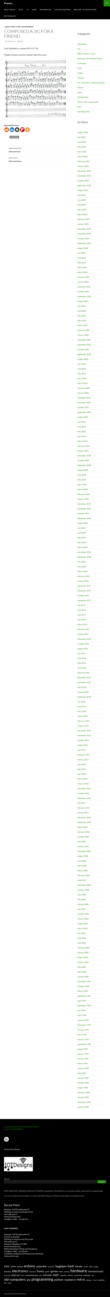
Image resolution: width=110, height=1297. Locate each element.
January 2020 (83, 499)
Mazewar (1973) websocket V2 (17, 1209)
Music (7, 27)
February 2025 (83, 219)
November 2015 (84, 682)
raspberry (70, 1279)
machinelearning (31, 1275)
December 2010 (84, 817)
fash (21, 41)
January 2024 (83, 282)
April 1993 (81, 1034)
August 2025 (82, 190)
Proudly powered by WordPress (15, 1294)
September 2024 (84, 243)
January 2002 (83, 952)
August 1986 (82, 1087)
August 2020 (82, 470)
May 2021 (81, 431)
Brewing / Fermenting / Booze (89, 58)
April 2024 (81, 267)
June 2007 (81, 880)
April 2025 (81, 209)
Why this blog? (10, 16)
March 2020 (82, 489)
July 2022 (81, 364)
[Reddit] (6, 129)
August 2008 (82, 856)
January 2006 (83, 904)
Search (7, 1179)
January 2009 (83, 846)
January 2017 (83, 634)
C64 (90, 1266)
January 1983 (83, 1107)
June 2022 (81, 369)
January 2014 (83, 726)
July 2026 (81, 137)
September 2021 (84, 412)
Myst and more (15, 159)
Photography (82, 97)
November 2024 (84, 234)
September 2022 (84, 354)
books (86, 1267)
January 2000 (83, 976)
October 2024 (83, 238)
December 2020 (84, 455)
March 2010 (82, 827)
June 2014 (81, 706)
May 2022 (81, 373)
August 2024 (82, 248)
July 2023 (81, 306)
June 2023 (81, 311)
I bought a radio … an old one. (16, 1219)
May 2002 (81, 943)
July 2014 (81, 701)
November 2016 (84, 639)
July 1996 (81, 1010)
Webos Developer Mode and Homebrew (20, 1249)
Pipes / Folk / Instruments (22, 27)
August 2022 (82, 359)
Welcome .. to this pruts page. (85, 9)
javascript (7, 1275)
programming (42, 1279)
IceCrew (80, 78)
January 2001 (83, 962)
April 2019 (81, 542)
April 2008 (81, 866)
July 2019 (81, 528)
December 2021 (84, 398)
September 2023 (84, 296)
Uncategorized (83, 111)
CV (27, 9)
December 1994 (84, 1025)
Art (78, 49)
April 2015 (81, 687)
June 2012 (81, 764)
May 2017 (81, 615)
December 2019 (84, 504)
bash (71, 1266)
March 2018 (82, 571)
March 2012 (82, 779)
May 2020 (81, 480)
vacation (101, 1280)
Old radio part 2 (10, 1214)
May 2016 (81, 663)
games (54, 1271)
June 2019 (81, 533)
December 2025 (84, 171)
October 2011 (83, 793)
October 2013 (83, 740)
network (70, 1275)
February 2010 (83, 832)
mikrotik (47, 1275)
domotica (7, 1271)
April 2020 (81, 484)
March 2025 (82, 214)
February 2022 (83, 388)
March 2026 (82, 156)
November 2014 (84, 697)
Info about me (45, 9)
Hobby (80, 73)
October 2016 (83, 644)
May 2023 (81, 316)
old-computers (15, 1279)
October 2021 (83, 407)
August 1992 (82, 1049)
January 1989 (83, 1068)
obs (92, 1275)
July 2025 (81, 195)
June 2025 (81, 200)
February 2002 (83, 948)
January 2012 (83, 784)
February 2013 (83, 755)
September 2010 (84, 822)
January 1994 (83, 1030)
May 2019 (81, 537)
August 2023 (82, 301)
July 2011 (81, 803)
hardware (78, 1270)
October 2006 (83, 890)
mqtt (56, 1275)
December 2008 (84, 851)
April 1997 (81, 1001)
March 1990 (82, 1063)
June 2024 (81, 258)
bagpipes (14, 137)
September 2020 (84, 465)
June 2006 (81, 894)
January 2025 (83, 224)
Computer (81, 63)
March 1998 (82, 991)
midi (40, 1275)
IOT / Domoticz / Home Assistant (91, 82)
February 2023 (83, 330)
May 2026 (81, 147)
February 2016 (83, 673)
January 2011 (83, 812)
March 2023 (82, 325)
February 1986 (83, 1092)
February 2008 (83, 875)
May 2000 (81, 967)
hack (61, 1271)
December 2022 (84, 340)
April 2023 (81, 320)
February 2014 (83, 721)
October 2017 (83, 595)
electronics (20, 1271)
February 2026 (83, 161)
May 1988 (81, 1073)
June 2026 (81, 142)
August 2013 (82, 745)
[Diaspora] (17, 129)
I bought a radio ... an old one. (16, 1251)
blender (79, 1266)
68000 (13, 1267)
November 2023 (84, 287)
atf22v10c (51, 1267)
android (20, 1267)
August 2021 (82, 417)
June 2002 (81, 938)
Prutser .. (9, 3)
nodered (86, 1275)
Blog (21, 9)
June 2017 (81, 610)
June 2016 (81, 658)
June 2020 (81, 475)
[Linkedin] (12, 129)
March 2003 (82, 928)
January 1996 (83, 1020)
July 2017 (81, 605)
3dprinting (81, 44)
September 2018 (84, 557)
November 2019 (84, 509)
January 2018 (83, 581)
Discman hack (15, 150)
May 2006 (81, 899)
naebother (63, 1275)
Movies (80, 87)
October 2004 (83, 914)
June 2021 (81, 426)
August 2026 (82, 132)
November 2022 (84, 344)
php (28, 1280)
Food (79, 68)
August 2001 (82, 957)
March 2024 (82, 272)
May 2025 (81, 205)
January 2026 (83, 166)
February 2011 (83, 808)
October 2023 (83, 291)
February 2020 (83, 494)
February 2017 (83, 629)
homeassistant (95, 1271)
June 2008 (81, 861)
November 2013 (84, 735)
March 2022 (82, 383)
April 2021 (81, 436)
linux (22, 1275)
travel (95, 1280)
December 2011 (84, 788)
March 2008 (82, 870)
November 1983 (84, 1102)
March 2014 (82, 716)
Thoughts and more (62, 9)
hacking (66, 1272)
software (89, 1280)
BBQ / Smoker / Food (86, 54)
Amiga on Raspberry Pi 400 (15, 1244)
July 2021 (81, 422)
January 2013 (83, 759)
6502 (6, 1266)
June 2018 (81, 566)
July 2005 (81, 909)
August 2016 (82, 648)
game (47, 1271)
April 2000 (81, 972)
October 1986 (83, 1083)
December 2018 (84, 552)
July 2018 (81, 562)
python (58, 1279)
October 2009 (83, 837)
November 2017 (84, 591)
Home (34, 9)
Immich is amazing (11, 1237)
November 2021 (84, 402)
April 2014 (81, 711)
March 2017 (82, 624)
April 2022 (81, 378)
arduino (29, 1266)
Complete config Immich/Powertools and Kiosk (23, 1254)
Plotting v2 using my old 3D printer (18, 1212)
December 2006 (84, 885)
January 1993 (83, 1039)
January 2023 (83, 335)
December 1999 (84, 981)
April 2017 (81, 619)
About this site (9, 9)
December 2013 (84, 730)
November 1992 (84, 1044)
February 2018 (83, 576)
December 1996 (84, 1005)
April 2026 (81, 151)
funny (40, 1271)
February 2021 (83, 446)
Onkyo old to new (11, 1256)
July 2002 (81, 933)
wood (9, 1283)
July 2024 (81, 253)
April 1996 (81, 1015)
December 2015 (84, 677)
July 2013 (81, 750)
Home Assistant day (12, 1217)
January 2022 (83, 393)
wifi (5, 1283)
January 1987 (83, 1078)
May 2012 (81, 769)
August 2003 (82, 923)
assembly (41, 1266)
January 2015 (83, 692)
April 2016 (81, 668)
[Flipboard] (22, 129)
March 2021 (82, 441)
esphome (32, 1272)
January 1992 (83, 1054)
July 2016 (81, 653)
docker (96, 1267)
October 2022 (83, 349)
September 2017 (84, 600)
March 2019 (82, 547)
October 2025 (83, 180)
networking (78, 1275)
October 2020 (83, 460)
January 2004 (83, 919)
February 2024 (83, 277)
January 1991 (83, 1059)
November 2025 (84, 176)
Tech (79, 107)
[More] (27, 129)
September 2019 (84, 518)
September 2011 (84, 798)
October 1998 (83, 986)
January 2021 (83, 451)
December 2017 (84, 586)
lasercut (15, 1275)
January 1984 (83, 1097)
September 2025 (84, 185)
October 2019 (83, 513)
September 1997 (84, 996)
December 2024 (84, 229)
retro (81, 1279)
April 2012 (81, 774)
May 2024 (81, 262)
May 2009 (81, 841)
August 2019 (82, 523)
